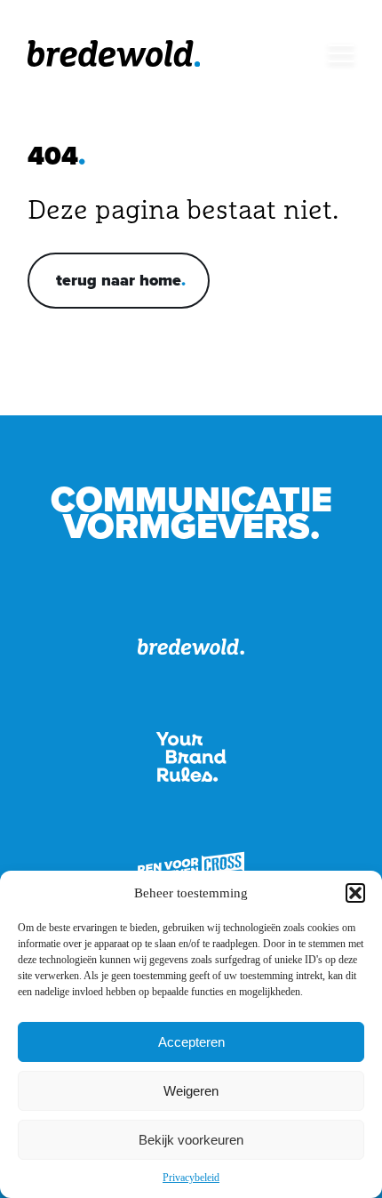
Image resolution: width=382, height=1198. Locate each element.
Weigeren (191, 1090)
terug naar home (118, 280)
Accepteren (191, 1041)
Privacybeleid (191, 1177)
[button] (355, 893)
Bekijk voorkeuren (191, 1139)
